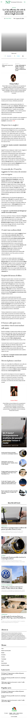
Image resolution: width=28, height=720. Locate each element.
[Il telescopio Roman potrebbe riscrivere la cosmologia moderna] (23, 453)
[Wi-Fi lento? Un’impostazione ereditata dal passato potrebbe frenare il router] (14, 515)
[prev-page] (22, 419)
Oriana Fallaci (8, 18)
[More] (22, 56)
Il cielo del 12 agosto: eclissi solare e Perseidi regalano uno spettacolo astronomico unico (8, 482)
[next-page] (24, 419)
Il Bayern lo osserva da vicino (7, 66)
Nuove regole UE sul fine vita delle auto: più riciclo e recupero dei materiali (9, 492)
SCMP (13, 120)
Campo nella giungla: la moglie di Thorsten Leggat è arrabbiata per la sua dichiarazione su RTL (20, 68)
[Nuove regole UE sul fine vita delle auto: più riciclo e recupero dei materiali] (23, 492)
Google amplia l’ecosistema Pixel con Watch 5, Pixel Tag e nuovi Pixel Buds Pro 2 (9, 473)
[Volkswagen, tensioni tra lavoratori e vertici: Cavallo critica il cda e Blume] (23, 463)
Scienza (14, 7)
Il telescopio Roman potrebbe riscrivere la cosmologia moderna (9, 453)
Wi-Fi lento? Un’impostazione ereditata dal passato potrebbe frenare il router (12, 438)
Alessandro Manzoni (7, 445)
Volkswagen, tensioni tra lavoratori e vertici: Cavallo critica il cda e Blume (9, 463)
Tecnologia (4, 525)
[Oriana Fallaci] (14, 78)
